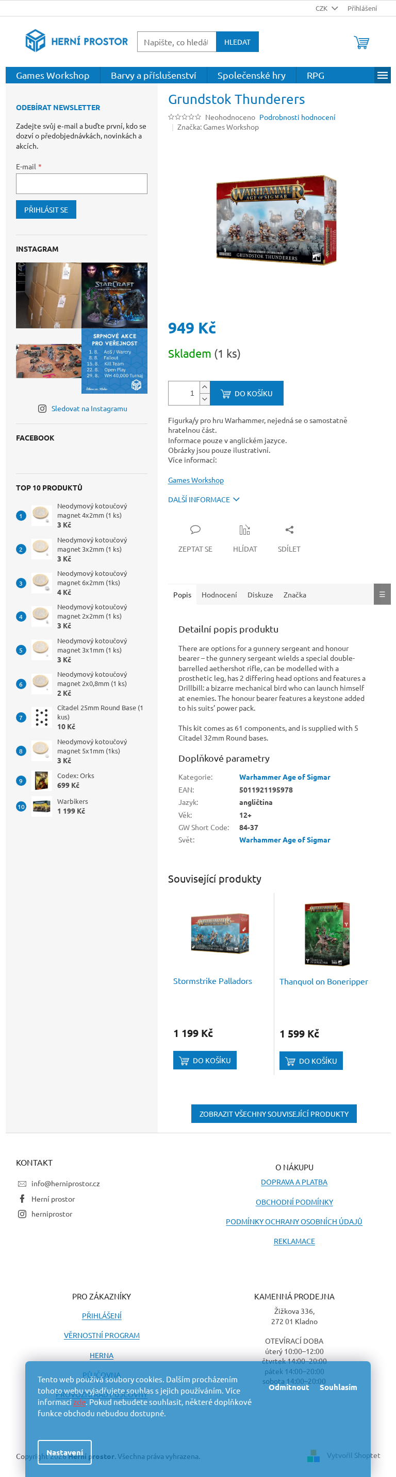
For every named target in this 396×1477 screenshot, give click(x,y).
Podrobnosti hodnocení (297, 116)
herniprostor (51, 1213)
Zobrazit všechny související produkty (274, 1113)
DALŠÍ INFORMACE (199, 499)
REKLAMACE (294, 1240)
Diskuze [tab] (260, 594)
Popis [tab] (182, 594)
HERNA (101, 1355)
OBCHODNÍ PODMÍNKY (294, 1201)
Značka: (218, 126)
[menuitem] (53, 75)
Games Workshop (196, 479)
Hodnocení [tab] (219, 594)
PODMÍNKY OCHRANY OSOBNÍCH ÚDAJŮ (294, 1221)
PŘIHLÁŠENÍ (102, 1315)
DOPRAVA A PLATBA (294, 1181)
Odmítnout (289, 1387)
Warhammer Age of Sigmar (285, 776)
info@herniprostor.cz (65, 1183)
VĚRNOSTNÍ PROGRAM (102, 1335)
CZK (322, 8)
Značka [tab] (295, 594)
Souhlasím (338, 1387)
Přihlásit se (46, 209)
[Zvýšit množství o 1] (205, 387)
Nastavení (64, 1452)
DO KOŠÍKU (254, 393)
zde (79, 1401)
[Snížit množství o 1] (205, 399)
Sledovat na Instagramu (89, 408)
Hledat (237, 41)
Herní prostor (53, 1198)
